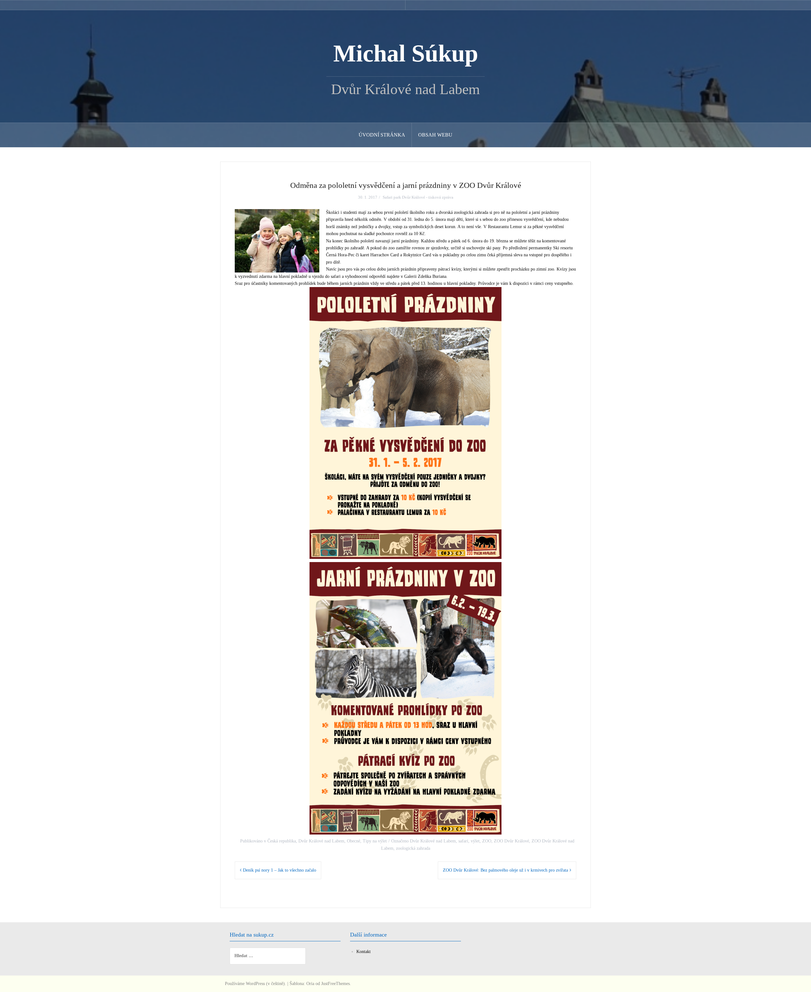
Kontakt (363, 951)
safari (463, 841)
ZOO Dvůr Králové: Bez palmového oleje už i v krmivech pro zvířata (505, 870)
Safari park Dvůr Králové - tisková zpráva (418, 197)
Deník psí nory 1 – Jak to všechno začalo (279, 870)
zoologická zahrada (413, 848)
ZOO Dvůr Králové (511, 841)
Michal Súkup (405, 53)
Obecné (353, 841)
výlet (475, 841)
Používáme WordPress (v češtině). (255, 983)
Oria (310, 983)
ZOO (486, 841)
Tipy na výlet (375, 841)
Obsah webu (435, 135)
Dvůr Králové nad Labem (321, 841)
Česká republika (281, 841)
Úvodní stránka (382, 135)
